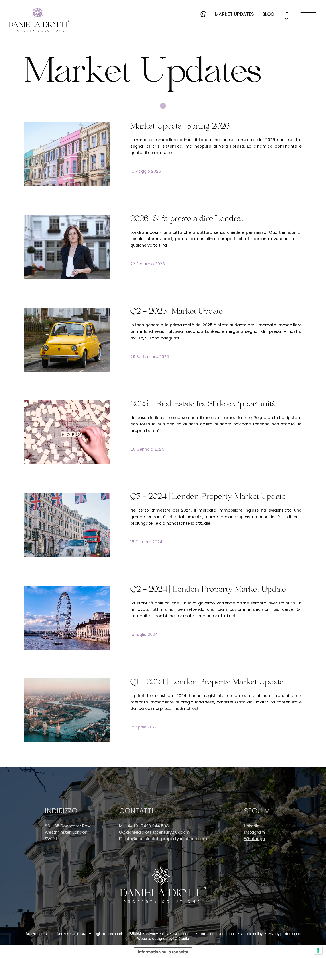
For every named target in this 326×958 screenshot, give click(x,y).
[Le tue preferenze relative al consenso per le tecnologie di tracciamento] (318, 950)
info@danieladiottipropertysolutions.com (165, 838)
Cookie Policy (252, 933)
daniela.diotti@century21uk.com (158, 832)
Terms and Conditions (217, 933)
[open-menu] (308, 14)
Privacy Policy (157, 933)
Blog (268, 14)
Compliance (183, 933)
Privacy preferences (284, 933)
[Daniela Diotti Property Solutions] (38, 19)
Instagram (254, 832)
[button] (286, 14)
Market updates (234, 14)
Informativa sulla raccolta (163, 951)
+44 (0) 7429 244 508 (146, 826)
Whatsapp (254, 838)
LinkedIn (251, 826)
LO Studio (181, 938)
